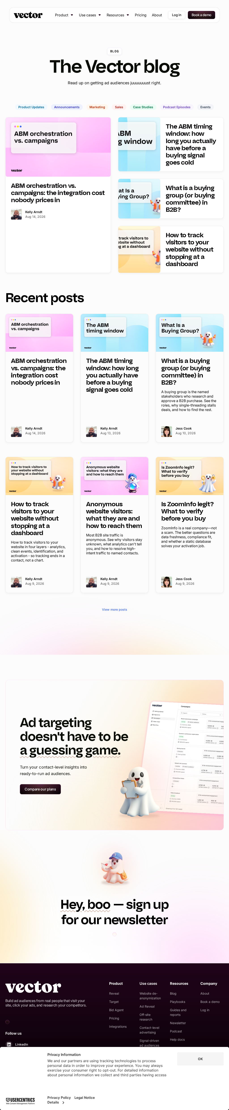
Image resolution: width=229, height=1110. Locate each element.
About (157, 15)
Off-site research (146, 1017)
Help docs (177, 1039)
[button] (64, 15)
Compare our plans (40, 789)
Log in (176, 15)
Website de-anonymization (150, 995)
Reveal (114, 993)
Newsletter (178, 1023)
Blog (173, 993)
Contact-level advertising (149, 1030)
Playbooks (177, 1002)
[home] (28, 15)
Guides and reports (178, 1012)
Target (114, 1002)
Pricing (140, 15)
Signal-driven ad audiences (149, 1043)
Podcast (176, 1031)
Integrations (118, 1026)
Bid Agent (116, 1010)
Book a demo (201, 15)
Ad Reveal (147, 1006)
